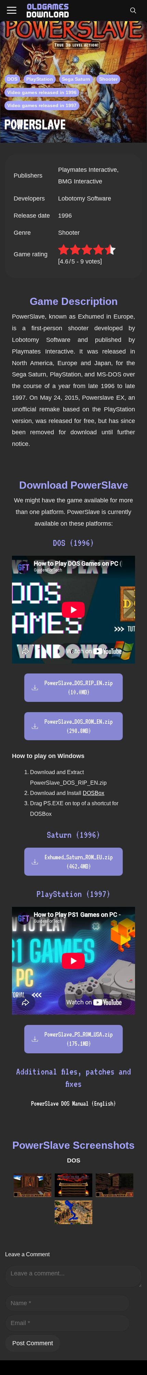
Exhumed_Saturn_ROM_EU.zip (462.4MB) (78, 861)
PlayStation (39, 79)
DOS (12, 79)
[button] (133, 10)
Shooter (108, 79)
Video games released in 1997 (42, 105)
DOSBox (93, 793)
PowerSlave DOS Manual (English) (73, 1103)
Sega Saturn (76, 79)
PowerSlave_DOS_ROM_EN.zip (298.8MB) (78, 726)
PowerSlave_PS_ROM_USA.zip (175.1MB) (78, 1039)
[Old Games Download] (48, 10)
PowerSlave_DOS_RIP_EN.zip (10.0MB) (78, 687)
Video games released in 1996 (42, 92)
